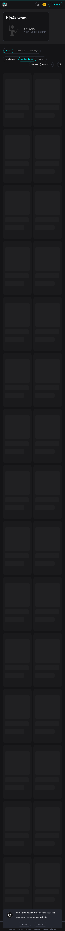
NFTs (8, 51)
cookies (40, 913)
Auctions (20, 51)
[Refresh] (59, 64)
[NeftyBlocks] (4, 4)
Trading (33, 51)
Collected (10, 59)
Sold (41, 59)
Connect (56, 4)
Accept (24, 924)
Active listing (27, 59)
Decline (40, 924)
